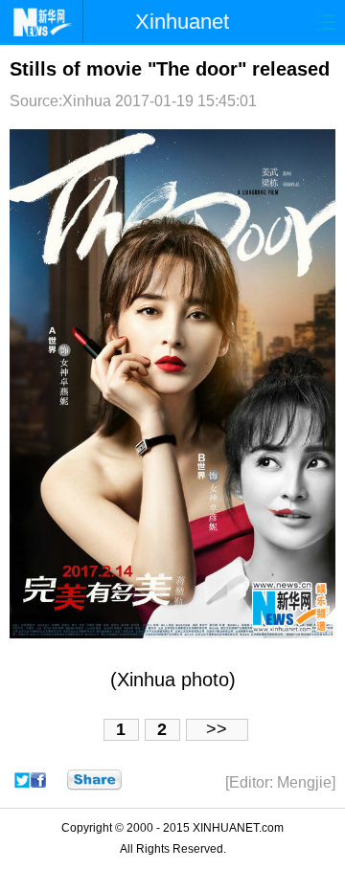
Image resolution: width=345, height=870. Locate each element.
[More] (94, 780)
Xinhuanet (182, 21)
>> (216, 729)
